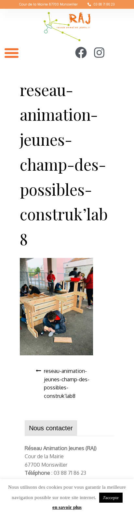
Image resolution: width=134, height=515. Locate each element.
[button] (11, 52)
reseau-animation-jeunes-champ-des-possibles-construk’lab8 (66, 383)
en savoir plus (67, 507)
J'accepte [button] (111, 497)
